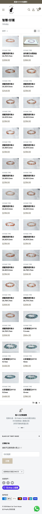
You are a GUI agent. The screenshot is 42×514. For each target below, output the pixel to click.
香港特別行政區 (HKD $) (11, 471)
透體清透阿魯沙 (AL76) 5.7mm (8, 329)
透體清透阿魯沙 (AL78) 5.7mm (8, 299)
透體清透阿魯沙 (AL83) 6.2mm (29, 207)
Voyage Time (6, 50)
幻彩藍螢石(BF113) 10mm (30, 360)
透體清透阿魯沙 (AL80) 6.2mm (8, 268)
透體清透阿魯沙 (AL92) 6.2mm (29, 85)
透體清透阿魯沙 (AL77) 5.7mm (29, 299)
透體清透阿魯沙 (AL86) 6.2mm (8, 177)
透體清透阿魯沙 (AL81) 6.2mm (29, 238)
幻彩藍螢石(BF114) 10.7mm (9, 360)
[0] (38, 9)
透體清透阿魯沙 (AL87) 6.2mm (29, 146)
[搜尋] (29, 9)
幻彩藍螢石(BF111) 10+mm (29, 391)
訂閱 (7, 461)
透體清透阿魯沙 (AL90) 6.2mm (29, 115)
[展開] (3, 10)
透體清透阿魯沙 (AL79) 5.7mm (29, 268)
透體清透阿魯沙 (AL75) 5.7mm (8, 54)
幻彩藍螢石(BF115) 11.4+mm (30, 329)
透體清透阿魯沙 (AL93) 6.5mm (8, 85)
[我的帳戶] (33, 9)
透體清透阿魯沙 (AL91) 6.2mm (8, 115)
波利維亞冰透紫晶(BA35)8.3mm (30, 54)
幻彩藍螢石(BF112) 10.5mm (9, 391)
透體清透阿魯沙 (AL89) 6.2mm (8, 146)
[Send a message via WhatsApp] (37, 509)
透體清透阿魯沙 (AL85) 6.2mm (29, 177)
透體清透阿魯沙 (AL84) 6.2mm (8, 207)
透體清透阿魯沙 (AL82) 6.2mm (8, 238)
